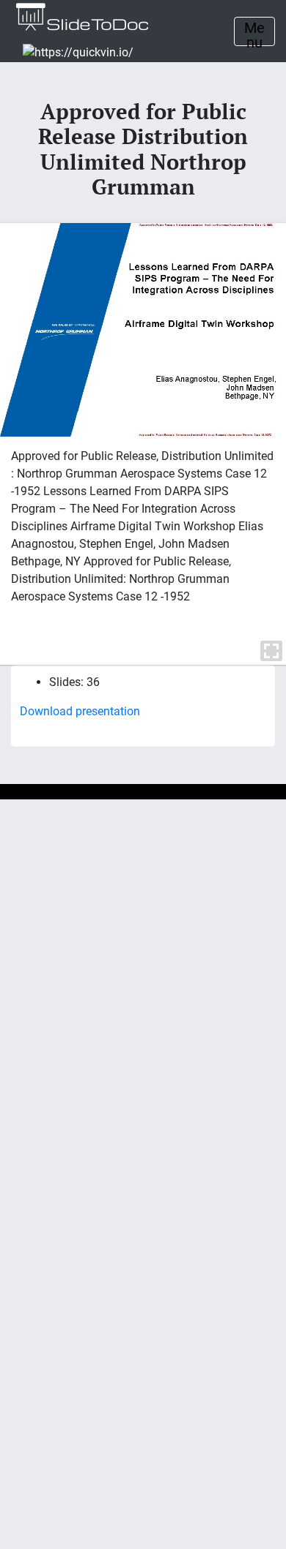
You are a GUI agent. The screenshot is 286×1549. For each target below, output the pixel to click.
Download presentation (80, 711)
